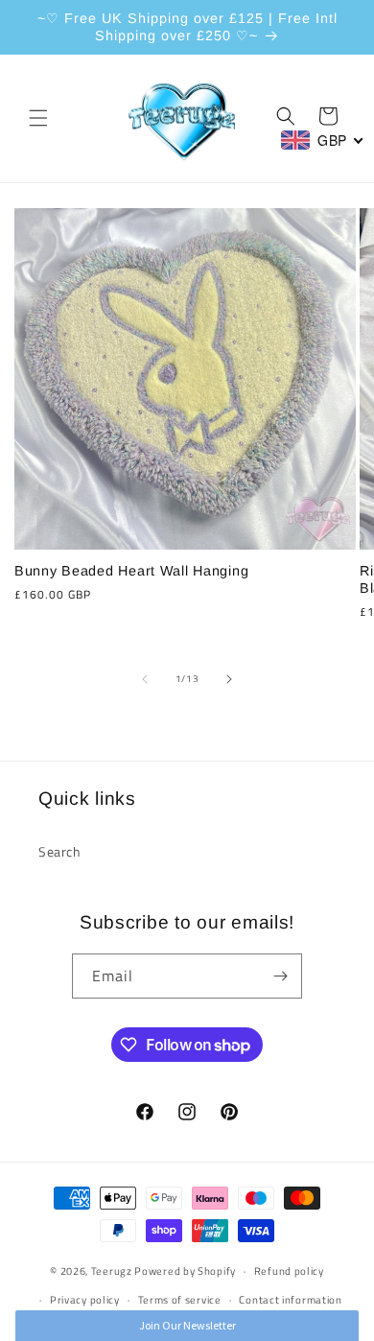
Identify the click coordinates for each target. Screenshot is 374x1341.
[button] (38, 118)
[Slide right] (229, 679)
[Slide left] (145, 679)
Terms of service (180, 1299)
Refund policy (289, 1271)
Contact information (290, 1299)
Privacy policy (85, 1299)
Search (60, 851)
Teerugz (111, 1271)
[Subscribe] (280, 976)
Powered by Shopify (185, 1271)
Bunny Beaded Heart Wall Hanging (131, 570)
